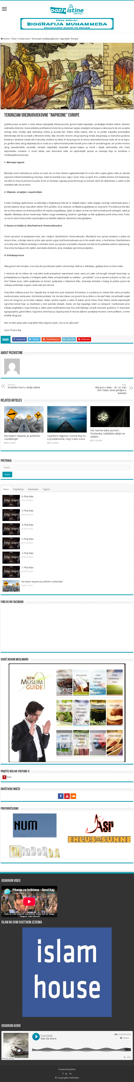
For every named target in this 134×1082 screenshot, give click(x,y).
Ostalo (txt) (23, 38)
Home (6, 38)
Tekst (13, 38)
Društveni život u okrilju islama (24, 386)
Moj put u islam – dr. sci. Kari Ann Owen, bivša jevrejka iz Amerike (110, 389)
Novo (6, 489)
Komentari (33, 489)
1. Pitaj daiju (28, 567)
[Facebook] (61, 796)
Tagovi (46, 489)
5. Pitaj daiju (28, 510)
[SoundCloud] (73, 796)
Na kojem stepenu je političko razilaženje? (42, 581)
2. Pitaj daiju (28, 553)
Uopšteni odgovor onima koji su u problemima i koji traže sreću (66, 437)
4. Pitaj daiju (28, 524)
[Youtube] (67, 796)
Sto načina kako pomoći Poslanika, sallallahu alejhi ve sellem (107, 433)
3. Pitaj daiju (28, 539)
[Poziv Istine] (67, 8)
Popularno (18, 489)
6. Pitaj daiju (28, 496)
